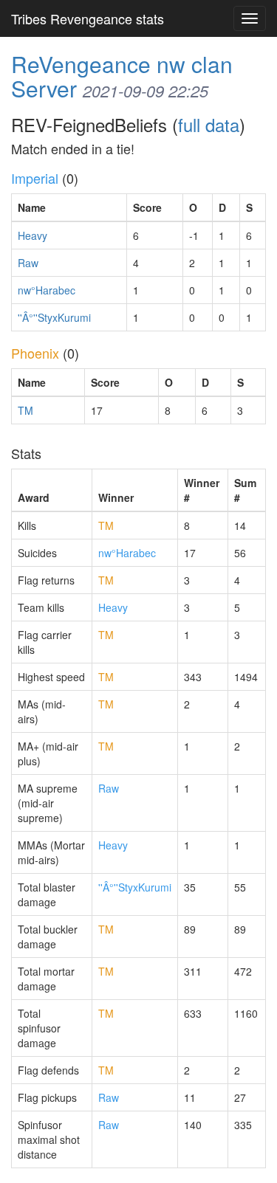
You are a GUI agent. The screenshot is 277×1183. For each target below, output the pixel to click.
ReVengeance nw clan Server (122, 76)
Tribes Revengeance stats (87, 18)
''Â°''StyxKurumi (54, 317)
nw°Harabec (46, 290)
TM (25, 410)
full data (208, 124)
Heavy (32, 235)
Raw (28, 262)
